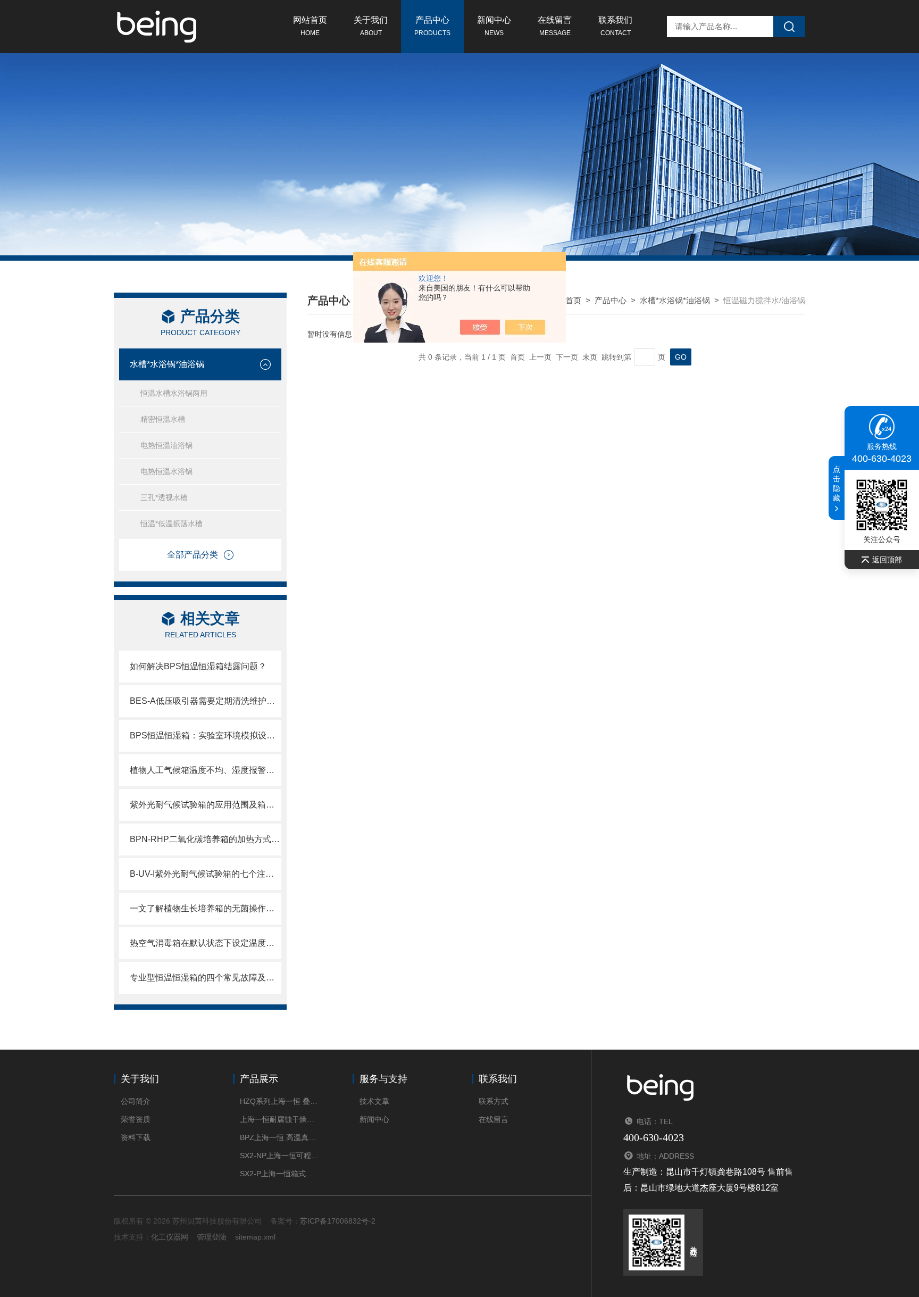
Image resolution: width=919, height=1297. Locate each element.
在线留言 (555, 26)
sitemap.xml (255, 1237)
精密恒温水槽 (162, 419)
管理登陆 (212, 1237)
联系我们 (615, 26)
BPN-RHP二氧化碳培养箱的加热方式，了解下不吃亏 (205, 839)
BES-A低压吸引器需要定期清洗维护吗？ (205, 700)
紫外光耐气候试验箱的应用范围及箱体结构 (205, 804)
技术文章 (374, 1101)
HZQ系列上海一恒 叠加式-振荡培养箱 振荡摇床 (280, 1101)
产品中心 (432, 26)
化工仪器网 (169, 1237)
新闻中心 (494, 26)
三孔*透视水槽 (164, 497)
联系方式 (493, 1101)
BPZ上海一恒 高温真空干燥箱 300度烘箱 (280, 1137)
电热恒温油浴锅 (166, 445)
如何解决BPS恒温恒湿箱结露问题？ (198, 666)
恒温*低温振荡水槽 (171, 523)
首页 (573, 300)
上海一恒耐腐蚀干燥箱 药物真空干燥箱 (280, 1119)
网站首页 (310, 26)
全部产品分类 (192, 554)
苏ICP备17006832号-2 (337, 1221)
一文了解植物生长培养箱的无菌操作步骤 (205, 908)
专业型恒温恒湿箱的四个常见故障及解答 (205, 977)
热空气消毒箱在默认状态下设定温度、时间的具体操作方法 (205, 942)
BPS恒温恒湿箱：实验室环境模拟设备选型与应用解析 (205, 735)
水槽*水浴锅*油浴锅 (167, 364)
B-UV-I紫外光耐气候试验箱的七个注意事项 (205, 873)
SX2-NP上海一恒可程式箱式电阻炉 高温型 (280, 1155)
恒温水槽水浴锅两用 (173, 393)
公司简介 (136, 1101)
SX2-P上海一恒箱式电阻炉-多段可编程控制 (280, 1173)
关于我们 (371, 26)
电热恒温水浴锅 (166, 471)
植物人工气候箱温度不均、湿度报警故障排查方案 (205, 770)
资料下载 (136, 1137)
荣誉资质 (136, 1119)
